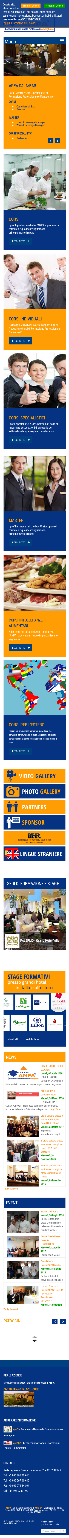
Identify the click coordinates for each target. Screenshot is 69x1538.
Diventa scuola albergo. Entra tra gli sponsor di (29, 1382)
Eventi (12, 1203)
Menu (10, 41)
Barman (20, 109)
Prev (55, 1321)
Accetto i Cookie (54, 5)
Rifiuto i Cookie (31, 5)
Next (63, 1321)
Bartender (21, 138)
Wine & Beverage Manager (30, 125)
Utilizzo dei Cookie (51, 1524)
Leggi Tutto (18, 241)
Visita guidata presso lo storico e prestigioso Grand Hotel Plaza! (52, 1119)
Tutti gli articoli (11, 1188)
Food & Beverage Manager (30, 122)
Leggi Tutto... (56, 1109)
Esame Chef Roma (49, 1211)
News (11, 1057)
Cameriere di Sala (25, 106)
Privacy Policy (47, 1521)
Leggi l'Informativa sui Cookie (19, 23)
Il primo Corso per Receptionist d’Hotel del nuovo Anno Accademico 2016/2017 (52, 1293)
